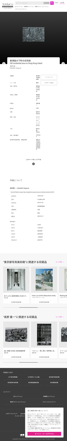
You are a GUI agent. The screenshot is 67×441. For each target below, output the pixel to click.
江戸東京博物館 (12, 377)
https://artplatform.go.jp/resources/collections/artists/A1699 (38, 192)
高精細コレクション (29, 6)
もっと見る (59, 262)
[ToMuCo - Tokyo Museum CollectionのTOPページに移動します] (7, 5)
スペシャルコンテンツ (20, 9)
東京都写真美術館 (54, 377)
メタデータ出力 (48, 83)
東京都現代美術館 (13, 382)
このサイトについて (11, 413)
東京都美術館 (54, 382)
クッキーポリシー (20, 416)
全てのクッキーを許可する (44, 434)
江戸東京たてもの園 (33, 377)
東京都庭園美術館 (33, 382)
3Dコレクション (19, 6)
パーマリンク (49, 77)
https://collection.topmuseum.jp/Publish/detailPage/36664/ (38, 144)
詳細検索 (46, 3)
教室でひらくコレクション (42, 6)
